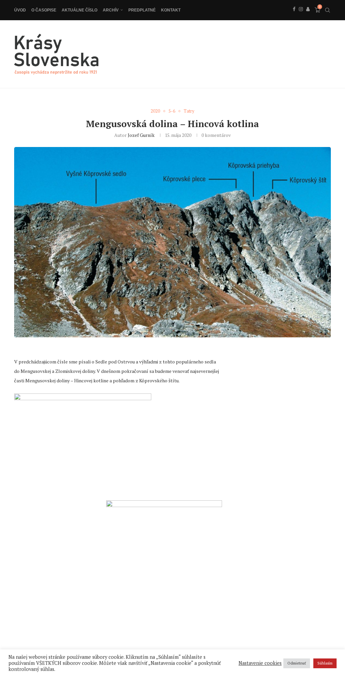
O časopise (43, 10)
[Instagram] (301, 16)
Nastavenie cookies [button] (260, 663)
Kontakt (171, 10)
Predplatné (142, 10)
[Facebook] (294, 16)
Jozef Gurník (141, 135)
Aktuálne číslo (79, 10)
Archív (111, 10)
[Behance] (308, 16)
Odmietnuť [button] (296, 663)
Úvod (20, 10)
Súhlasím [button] (325, 663)
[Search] (327, 10)
